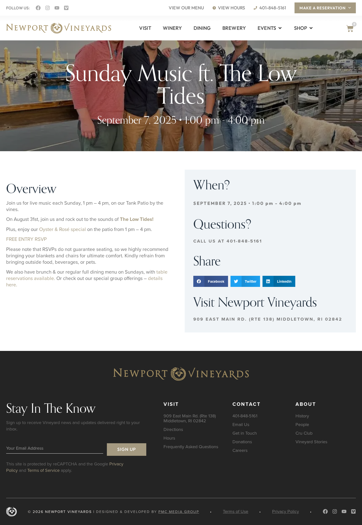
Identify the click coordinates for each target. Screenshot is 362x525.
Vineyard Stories (311, 442)
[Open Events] (280, 28)
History (302, 416)
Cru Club (304, 433)
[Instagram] (47, 7)
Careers (239, 450)
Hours (169, 438)
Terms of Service (43, 470)
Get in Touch (244, 433)
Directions (173, 429)
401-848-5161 (244, 416)
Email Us (240, 424)
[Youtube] (56, 7)
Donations (242, 442)
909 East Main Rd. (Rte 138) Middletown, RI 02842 (267, 319)
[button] (210, 281)
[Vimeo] (66, 7)
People (302, 424)
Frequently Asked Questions (191, 446)
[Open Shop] (311, 28)
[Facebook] (38, 7)
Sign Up (126, 449)
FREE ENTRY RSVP (26, 239)
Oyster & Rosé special (62, 229)
